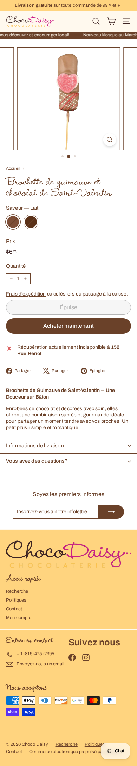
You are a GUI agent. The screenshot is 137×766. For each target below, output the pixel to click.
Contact (14, 608)
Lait (13, 222)
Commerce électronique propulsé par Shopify (75, 751)
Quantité (16, 266)
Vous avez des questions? (37, 461)
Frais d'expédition (26, 294)
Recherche (17, 591)
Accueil (13, 168)
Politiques (16, 600)
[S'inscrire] (111, 512)
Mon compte (18, 617)
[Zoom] (109, 139)
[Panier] (111, 21)
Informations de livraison (35, 445)
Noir (31, 222)
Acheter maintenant (68, 326)
